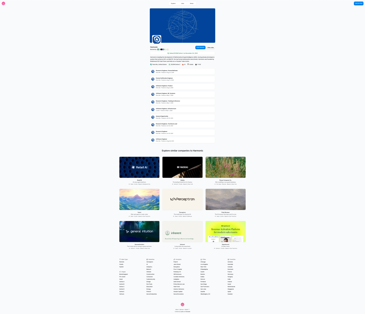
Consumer (149, 276)
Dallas (202, 276)
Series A (121, 281)
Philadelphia (204, 269)
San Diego (204, 284)
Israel (229, 284)
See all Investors (179, 294)
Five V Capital (178, 269)
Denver (203, 279)
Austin (202, 272)
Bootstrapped (123, 274)
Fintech (148, 291)
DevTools (149, 284)
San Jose (203, 289)
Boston (203, 274)
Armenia (230, 262)
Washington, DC (205, 294)
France (230, 272)
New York (203, 267)
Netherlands (231, 286)
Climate (148, 272)
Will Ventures (177, 274)
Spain (229, 291)
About (177, 309)
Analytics (149, 267)
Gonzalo (188, 311)
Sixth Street (177, 281)
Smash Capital (178, 291)
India (229, 279)
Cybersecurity (150, 279)
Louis (182, 311)
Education (149, 286)
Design (148, 281)
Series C (121, 286)
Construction (150, 274)
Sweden (230, 294)
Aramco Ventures (179, 289)
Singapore (231, 289)
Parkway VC (177, 272)
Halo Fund (177, 286)
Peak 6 (176, 262)
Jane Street (177, 264)
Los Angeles (204, 264)
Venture (121, 294)
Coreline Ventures (179, 276)
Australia (230, 264)
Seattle (203, 291)
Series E (121, 291)
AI (147, 264)
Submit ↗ (187, 309)
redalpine (176, 279)
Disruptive (177, 267)
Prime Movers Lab (179, 284)
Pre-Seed (122, 276)
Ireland (230, 281)
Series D (121, 289)
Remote (121, 262)
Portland (203, 281)
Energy (148, 289)
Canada (230, 267)
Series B (121, 284)
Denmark (230, 269)
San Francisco (205, 286)
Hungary (230, 276)
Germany (230, 274)
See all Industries (151, 294)
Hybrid (121, 267)
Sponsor (181, 309)
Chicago (203, 262)
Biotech (148, 269)
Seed (121, 279)
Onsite (121, 264)
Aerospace (149, 262)
